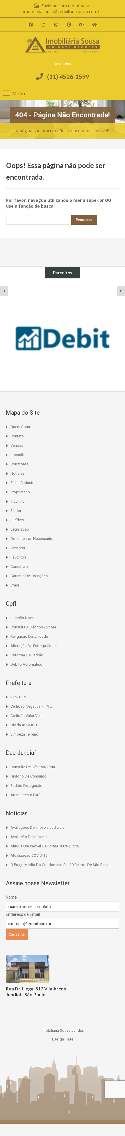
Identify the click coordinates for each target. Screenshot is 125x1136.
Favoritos (18, 557)
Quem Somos (21, 427)
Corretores (19, 464)
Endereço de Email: (23, 914)
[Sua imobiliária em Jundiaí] (62, 48)
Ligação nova (22, 618)
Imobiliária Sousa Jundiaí (63, 1030)
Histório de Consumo (28, 776)
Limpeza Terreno (24, 734)
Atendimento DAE (25, 795)
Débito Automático (26, 664)
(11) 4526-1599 (68, 76)
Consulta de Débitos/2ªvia (32, 767)
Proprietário (20, 492)
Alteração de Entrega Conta (33, 646)
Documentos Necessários (32, 538)
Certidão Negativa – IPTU (31, 706)
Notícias (17, 473)
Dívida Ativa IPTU (24, 725)
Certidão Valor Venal (27, 715)
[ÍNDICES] (62, 335)
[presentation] (4, 291)
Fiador (15, 510)
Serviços (17, 548)
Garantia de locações (29, 576)
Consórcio (19, 566)
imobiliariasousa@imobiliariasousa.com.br (62, 11)
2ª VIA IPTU (19, 697)
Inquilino (17, 501)
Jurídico (17, 520)
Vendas (16, 445)
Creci (14, 585)
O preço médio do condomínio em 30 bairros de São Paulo (60, 865)
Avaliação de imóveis (28, 837)
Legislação (19, 529)
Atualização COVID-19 (28, 855)
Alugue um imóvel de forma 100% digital (45, 846)
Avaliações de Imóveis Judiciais (37, 827)
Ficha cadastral (23, 482)
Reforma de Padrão (26, 655)
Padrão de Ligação (26, 785)
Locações (18, 455)
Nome (11, 897)
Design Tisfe (62, 1039)
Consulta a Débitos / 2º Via (33, 627)
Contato (17, 436)
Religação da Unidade (29, 636)
